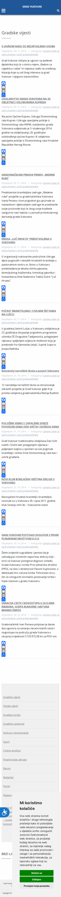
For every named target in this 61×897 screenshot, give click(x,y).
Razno (6, 768)
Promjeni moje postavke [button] (37, 886)
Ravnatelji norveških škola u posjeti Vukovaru (30, 371)
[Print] (30, 91)
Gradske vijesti (11, 697)
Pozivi (6, 786)
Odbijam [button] (36, 879)
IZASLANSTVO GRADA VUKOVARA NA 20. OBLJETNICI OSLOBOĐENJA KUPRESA (26, 100)
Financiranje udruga (15, 759)
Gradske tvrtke (11, 715)
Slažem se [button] (36, 873)
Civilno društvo (12, 750)
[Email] (30, 87)
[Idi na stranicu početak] (28, 667)
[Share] (30, 95)
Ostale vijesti (10, 706)
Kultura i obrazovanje (15, 733)
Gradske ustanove (13, 724)
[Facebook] (30, 83)
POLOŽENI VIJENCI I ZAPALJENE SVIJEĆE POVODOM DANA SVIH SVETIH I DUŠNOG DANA (30, 425)
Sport (6, 742)
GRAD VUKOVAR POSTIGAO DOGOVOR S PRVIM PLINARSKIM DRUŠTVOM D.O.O (30, 536)
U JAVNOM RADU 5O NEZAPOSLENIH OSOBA (28, 46)
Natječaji (8, 777)
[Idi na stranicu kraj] (32, 667)
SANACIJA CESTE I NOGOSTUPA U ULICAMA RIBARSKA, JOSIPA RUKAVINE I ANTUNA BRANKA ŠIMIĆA (28, 606)
